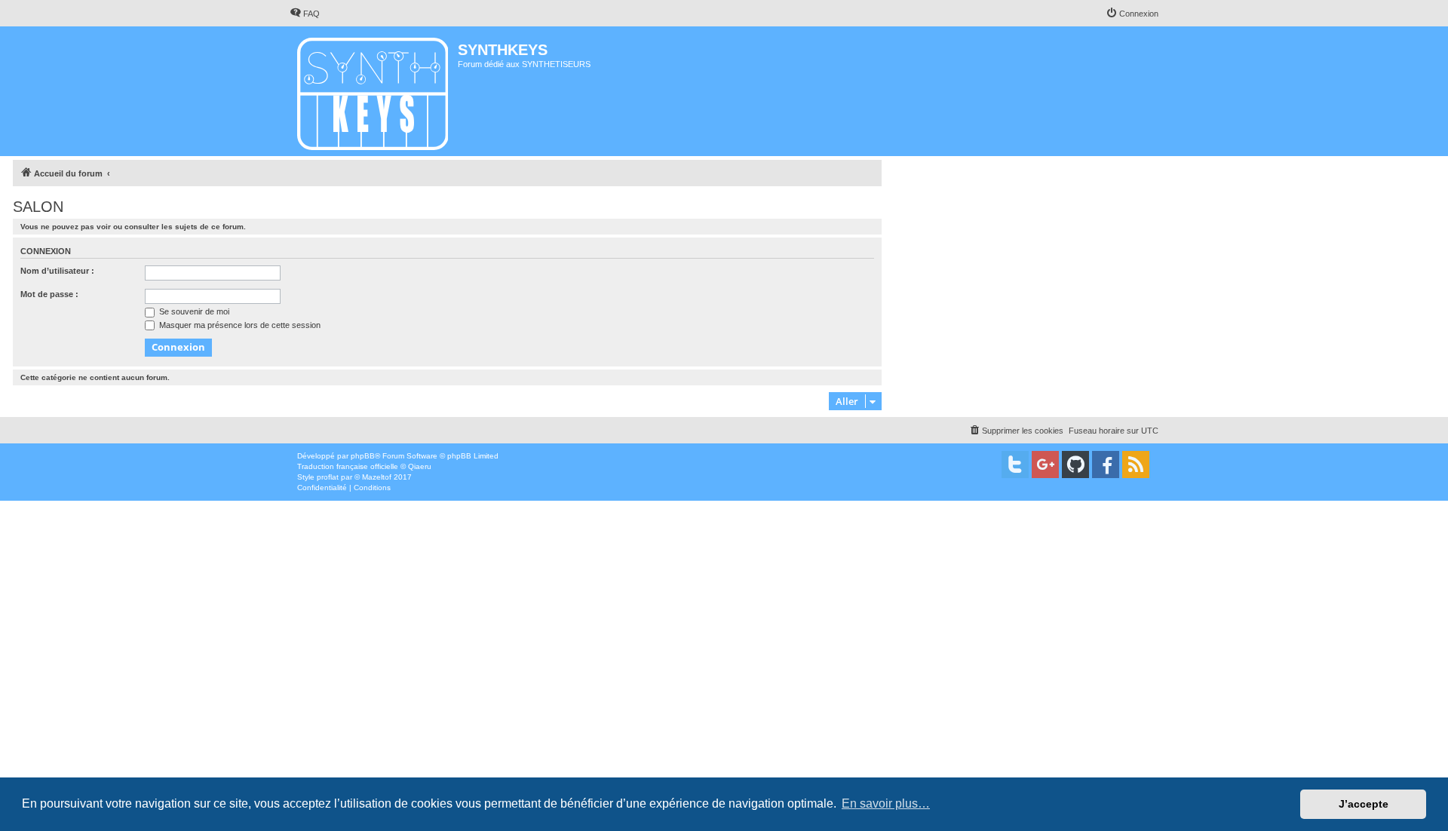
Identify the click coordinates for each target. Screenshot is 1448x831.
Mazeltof (376, 477)
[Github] (1075, 464)
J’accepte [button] (1363, 804)
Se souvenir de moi (193, 311)
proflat (328, 477)
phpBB (363, 456)
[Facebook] (1105, 464)
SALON (38, 206)
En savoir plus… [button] (886, 803)
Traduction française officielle (347, 466)
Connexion (45, 251)
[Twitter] (1015, 464)
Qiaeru (419, 466)
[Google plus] (1045, 464)
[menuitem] (305, 14)
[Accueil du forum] (374, 91)
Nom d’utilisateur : (57, 270)
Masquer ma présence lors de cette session (239, 325)
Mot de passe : (49, 294)
